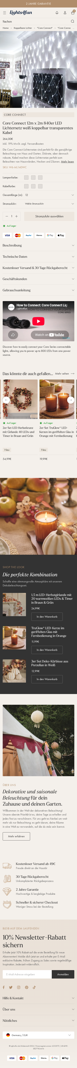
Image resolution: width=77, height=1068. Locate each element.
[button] (57, 12)
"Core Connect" (44, 27)
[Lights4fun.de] (21, 12)
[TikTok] (34, 987)
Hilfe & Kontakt (13, 998)
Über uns (9, 1009)
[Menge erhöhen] (17, 216)
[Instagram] (18, 987)
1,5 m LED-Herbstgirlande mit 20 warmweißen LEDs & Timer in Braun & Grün (52, 599)
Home (6, 27)
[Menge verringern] (5, 216)
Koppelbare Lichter (23, 27)
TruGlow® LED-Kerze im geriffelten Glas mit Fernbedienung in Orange (48, 632)
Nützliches (10, 1021)
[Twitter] (11, 987)
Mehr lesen (67, 161)
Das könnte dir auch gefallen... (28, 373)
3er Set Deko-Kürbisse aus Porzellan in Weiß (49, 663)
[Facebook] (3, 987)
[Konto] (65, 12)
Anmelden (63, 974)
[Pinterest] (26, 987)
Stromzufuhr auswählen (49, 216)
